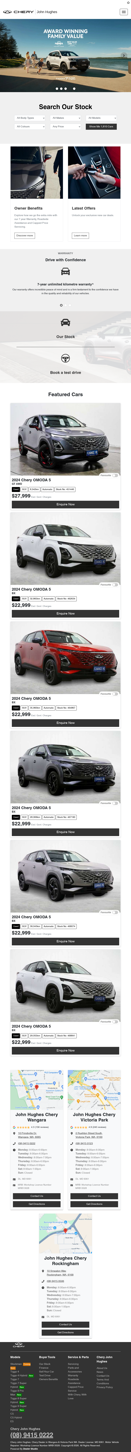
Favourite (106, 476)
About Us (102, 1368)
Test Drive (44, 1375)
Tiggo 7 (14, 1379)
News (100, 1372)
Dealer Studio (30, 1449)
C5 (12, 1414)
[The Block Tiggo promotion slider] (70, 88)
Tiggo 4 (14, 1372)
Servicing (73, 1364)
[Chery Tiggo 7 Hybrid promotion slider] (65, 88)
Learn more (80, 235)
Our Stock (44, 1364)
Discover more (24, 235)
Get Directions (37, 1204)
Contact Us (37, 1196)
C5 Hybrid (16, 1417)
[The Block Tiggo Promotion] (65, 55)
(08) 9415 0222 (26, 1143)
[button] (124, 12)
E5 (12, 1421)
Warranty (73, 1375)
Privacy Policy (105, 1387)
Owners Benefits (48, 1379)
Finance (43, 1368)
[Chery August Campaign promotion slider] (57, 88)
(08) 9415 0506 (55, 1281)
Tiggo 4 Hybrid (18, 1375)
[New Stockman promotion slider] (74, 88)
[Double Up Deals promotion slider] (61, 88)
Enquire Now (66, 504)
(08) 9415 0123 (84, 1143)
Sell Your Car (46, 1372)
